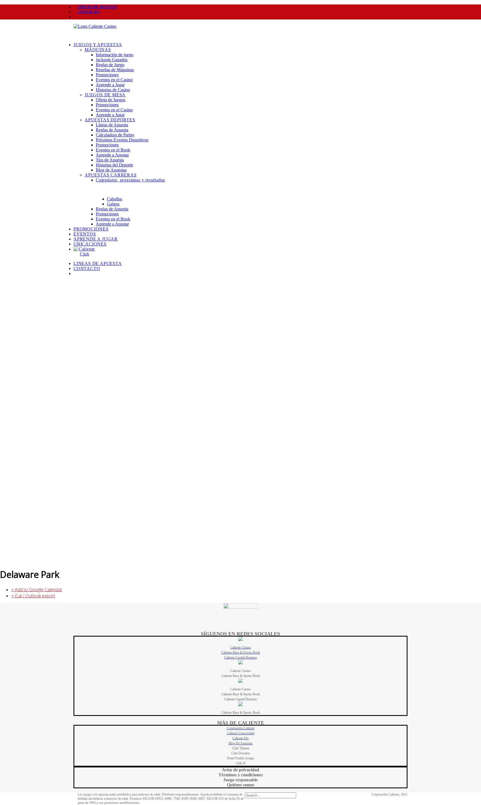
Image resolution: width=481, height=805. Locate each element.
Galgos (113, 204)
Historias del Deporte (114, 165)
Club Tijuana (240, 748)
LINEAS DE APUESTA (97, 7)
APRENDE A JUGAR (95, 239)
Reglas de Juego (110, 64)
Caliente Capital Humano (240, 699)
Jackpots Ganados (111, 59)
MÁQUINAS (98, 49)
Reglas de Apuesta (112, 129)
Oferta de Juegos (110, 99)
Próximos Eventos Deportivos (122, 140)
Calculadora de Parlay (115, 134)
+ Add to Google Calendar (36, 589)
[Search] (270, 795)
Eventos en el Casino (114, 79)
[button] (77, 17)
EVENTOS (84, 234)
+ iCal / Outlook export (33, 596)
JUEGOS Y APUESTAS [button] (97, 44)
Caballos (114, 199)
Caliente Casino (240, 671)
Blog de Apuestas (111, 170)
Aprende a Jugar (110, 84)
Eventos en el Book (113, 150)
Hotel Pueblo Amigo (240, 758)
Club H (241, 763)
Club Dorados (240, 753)
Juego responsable (240, 779)
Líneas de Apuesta (112, 124)
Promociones (107, 74)
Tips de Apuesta (110, 160)
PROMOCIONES (91, 229)
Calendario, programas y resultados (130, 180)
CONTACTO (89, 12)
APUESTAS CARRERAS (111, 175)
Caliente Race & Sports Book (240, 676)
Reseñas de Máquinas (115, 69)
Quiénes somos (240, 784)
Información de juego (114, 54)
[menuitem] (240, 6)
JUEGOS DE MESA (105, 94)
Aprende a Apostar (112, 155)
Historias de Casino (113, 89)
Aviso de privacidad (240, 769)
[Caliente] (240, 31)
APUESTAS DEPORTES (110, 119)
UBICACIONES (90, 244)
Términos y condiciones (241, 774)
